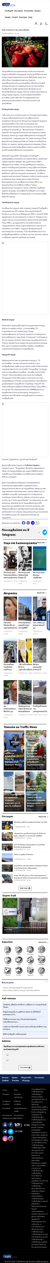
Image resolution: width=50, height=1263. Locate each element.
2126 (21, 634)
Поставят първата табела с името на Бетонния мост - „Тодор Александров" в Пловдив (10, 667)
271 (35, 584)
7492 (6, 676)
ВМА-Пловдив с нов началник (14, 1034)
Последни (7, 816)
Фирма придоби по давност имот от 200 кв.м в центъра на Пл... (22, 1013)
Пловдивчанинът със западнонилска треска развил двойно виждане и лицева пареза (41, 709)
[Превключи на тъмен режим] (46, 23)
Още (30, 17)
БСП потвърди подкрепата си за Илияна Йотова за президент (29, 845)
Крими (8, 17)
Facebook (23, 523)
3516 (45, 673)
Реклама (5, 1094)
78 (29, 849)
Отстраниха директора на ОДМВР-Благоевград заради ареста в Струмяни (24, 625)
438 (21, 584)
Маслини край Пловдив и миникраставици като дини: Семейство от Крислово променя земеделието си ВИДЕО (36, 796)
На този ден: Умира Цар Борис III (24, 575)
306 (16, 581)
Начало (5, 1077)
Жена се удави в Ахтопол (23, 854)
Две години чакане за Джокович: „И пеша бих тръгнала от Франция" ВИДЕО (13, 757)
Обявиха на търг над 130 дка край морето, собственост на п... (20, 1020)
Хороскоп (7, 942)
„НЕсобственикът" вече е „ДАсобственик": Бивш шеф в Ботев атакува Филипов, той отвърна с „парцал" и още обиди (27, 667)
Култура (23, 17)
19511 (16, 932)
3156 (6, 634)
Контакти (6, 1108)
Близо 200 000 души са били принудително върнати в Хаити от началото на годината (31, 876)
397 (29, 880)
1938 (45, 715)
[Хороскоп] (25, 975)
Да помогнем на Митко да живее (10, 709)
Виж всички (41, 543)
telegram (33, 523)
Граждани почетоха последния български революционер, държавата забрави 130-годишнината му (35, 754)
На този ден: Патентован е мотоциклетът (11, 575)
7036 (31, 715)
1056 (29, 838)
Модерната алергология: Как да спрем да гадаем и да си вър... (25, 928)
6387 (31, 673)
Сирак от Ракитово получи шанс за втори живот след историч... (25, 1028)
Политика (28, 10)
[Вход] (36, 24)
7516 (35, 634)
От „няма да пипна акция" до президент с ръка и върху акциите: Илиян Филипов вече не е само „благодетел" (39, 625)
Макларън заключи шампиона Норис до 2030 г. (30, 823)
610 (29, 859)
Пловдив (9, 10)
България (18, 10)
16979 (18, 810)
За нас (4, 1090)
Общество (26, 1077)
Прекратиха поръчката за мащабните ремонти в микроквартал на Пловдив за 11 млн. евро (25, 709)
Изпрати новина (48, 620)
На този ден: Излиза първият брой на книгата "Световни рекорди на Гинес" (39, 575)
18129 (40, 810)
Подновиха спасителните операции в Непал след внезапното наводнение (31, 866)
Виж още (24, 888)
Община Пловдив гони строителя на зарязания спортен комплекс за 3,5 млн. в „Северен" (13, 798)
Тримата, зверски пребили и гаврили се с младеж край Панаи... (24, 1006)
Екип (15, 1090)
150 (29, 870)
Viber (28, 523)
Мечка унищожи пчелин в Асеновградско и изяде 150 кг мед (40, 667)
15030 (18, 768)
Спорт (15, 17)
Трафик (5, 1080)
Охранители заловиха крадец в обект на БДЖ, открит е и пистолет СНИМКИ (30, 834)
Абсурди (26, 1080)
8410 (39, 768)
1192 (6, 717)
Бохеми (15, 1080)
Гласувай (24, 1067)
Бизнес (38, 10)
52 (29, 827)
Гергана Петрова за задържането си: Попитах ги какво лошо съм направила (10, 625)
